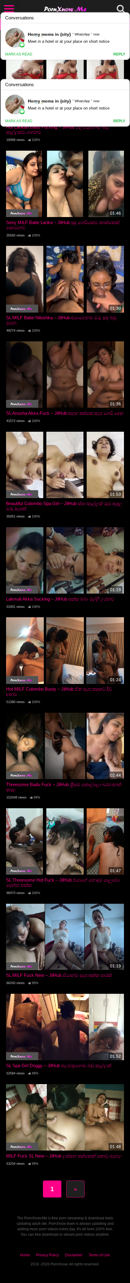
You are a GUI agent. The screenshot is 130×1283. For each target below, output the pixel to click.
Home (25, 1255)
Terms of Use (99, 1255)
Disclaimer (74, 1255)
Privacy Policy (47, 1255)
